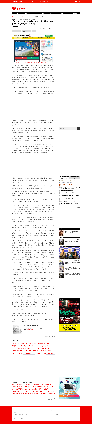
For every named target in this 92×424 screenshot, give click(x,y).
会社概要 (50, 409)
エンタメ (17, 13)
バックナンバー (17, 411)
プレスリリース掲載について (20, 418)
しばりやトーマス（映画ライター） (48, 28)
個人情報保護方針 (52, 411)
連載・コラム (64, 178)
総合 (75, 178)
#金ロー (34, 31)
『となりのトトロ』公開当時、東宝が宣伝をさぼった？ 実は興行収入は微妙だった (33, 393)
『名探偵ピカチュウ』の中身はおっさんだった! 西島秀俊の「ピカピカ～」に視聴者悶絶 (33, 386)
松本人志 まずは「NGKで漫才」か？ (68, 198)
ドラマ (35, 13)
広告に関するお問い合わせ (20, 417)
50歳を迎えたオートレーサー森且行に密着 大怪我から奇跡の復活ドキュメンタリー (72, 241)
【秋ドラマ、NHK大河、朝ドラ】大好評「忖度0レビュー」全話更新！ (72, 232)
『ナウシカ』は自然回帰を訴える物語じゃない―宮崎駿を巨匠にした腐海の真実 (32, 353)
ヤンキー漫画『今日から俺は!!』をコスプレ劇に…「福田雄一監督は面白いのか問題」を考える (33, 389)
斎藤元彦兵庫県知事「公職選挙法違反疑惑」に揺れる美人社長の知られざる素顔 (72, 262)
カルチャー (52, 13)
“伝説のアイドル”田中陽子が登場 (67, 180)
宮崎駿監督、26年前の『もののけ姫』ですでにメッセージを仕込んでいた (31, 346)
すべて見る (77, 176)
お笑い (26, 13)
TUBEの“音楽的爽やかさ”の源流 (67, 192)
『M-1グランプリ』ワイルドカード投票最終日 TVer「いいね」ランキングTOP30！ (72, 268)
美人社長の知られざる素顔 (66, 182)
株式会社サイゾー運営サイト (54, 414)
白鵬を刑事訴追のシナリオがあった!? (68, 201)
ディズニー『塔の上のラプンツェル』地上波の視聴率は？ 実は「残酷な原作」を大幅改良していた (33, 384)
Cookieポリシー (51, 412)
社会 (43, 13)
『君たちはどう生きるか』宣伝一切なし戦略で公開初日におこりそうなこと (31, 350)
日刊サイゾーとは (18, 409)
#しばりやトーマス (26, 31)
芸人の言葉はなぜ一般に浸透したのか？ (68, 184)
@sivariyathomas (29, 329)
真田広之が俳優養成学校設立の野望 (67, 190)
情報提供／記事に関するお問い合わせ (22, 414)
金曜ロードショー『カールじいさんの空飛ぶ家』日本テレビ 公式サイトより (33, 62)
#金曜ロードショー (16, 31)
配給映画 (75, 13)
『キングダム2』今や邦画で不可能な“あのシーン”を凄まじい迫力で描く (30, 343)
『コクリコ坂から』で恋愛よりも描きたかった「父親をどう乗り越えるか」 (31, 348)
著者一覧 (16, 412)
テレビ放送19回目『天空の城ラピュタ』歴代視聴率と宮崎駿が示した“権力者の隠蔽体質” (33, 391)
